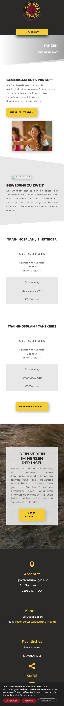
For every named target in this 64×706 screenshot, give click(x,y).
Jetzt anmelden (32, 514)
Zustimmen (11, 701)
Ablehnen (29, 701)
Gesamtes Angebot (32, 406)
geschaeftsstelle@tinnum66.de (35, 621)
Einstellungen (28, 695)
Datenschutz (32, 655)
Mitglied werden (22, 112)
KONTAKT (32, 32)
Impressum (32, 647)
